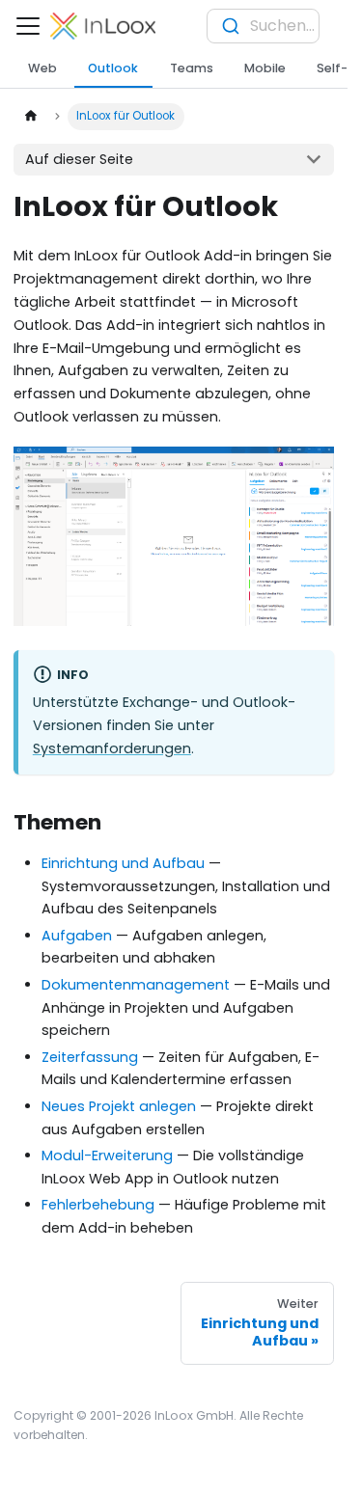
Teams (191, 68)
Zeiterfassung (90, 1057)
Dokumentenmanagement (136, 984)
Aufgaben (77, 935)
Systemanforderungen (112, 748)
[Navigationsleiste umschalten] (28, 26)
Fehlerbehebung (98, 1204)
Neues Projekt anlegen (119, 1106)
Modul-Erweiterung (107, 1155)
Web (42, 68)
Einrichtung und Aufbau (123, 863)
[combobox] (263, 26)
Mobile (265, 68)
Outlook (113, 68)
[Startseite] (30, 116)
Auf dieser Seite (79, 159)
